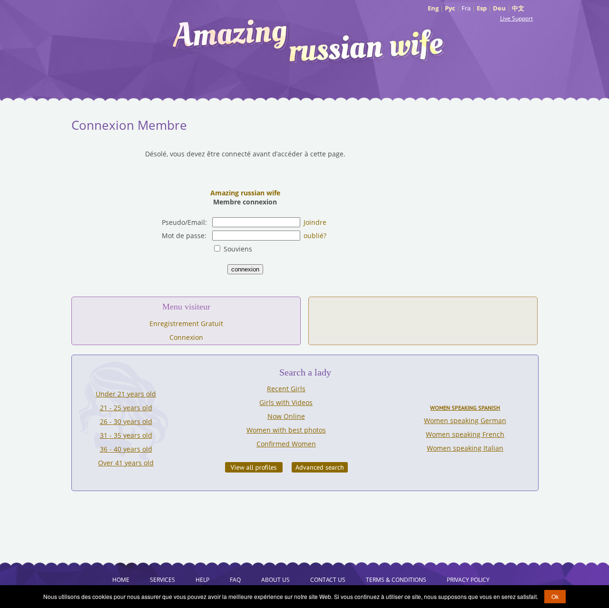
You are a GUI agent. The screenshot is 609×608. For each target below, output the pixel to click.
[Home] (309, 40)
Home (120, 580)
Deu (499, 8)
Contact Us (327, 580)
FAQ (235, 580)
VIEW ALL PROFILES (254, 467)
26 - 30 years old (126, 421)
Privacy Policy (468, 580)
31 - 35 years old (126, 435)
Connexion (186, 337)
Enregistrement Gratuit (186, 323)
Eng (433, 8)
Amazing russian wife (245, 192)
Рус (450, 8)
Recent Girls (286, 388)
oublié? (315, 235)
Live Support (516, 18)
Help (202, 580)
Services (162, 580)
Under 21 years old (126, 393)
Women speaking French (465, 434)
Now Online (286, 416)
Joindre (315, 222)
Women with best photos (286, 429)
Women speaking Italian (465, 448)
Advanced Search (320, 467)
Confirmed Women (286, 443)
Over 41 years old (126, 462)
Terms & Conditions (396, 580)
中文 (518, 8)
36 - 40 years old (126, 449)
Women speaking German (465, 420)
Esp (482, 8)
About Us (275, 580)
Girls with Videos (286, 402)
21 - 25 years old (126, 407)
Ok (555, 596)
